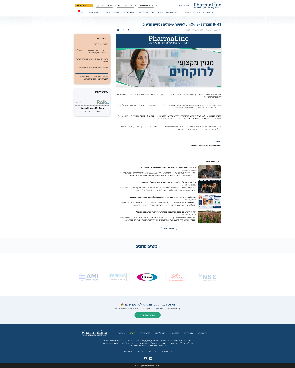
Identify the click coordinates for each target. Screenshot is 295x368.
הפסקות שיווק (174, 333)
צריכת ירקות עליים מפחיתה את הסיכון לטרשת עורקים (92, 60)
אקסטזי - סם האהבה (101, 44)
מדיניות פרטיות (166, 351)
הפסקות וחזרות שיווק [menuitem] (173, 12)
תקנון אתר (139, 351)
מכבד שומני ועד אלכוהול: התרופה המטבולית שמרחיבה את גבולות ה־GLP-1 (169, 182)
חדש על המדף (160, 333)
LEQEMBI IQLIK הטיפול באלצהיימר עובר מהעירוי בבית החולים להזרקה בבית (168, 167)
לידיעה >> (217, 141)
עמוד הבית (218, 20)
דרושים (132, 333)
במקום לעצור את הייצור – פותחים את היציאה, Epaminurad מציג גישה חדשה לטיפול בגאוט (163, 197)
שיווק (158, 308)
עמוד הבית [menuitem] (211, 12)
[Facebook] (145, 358)
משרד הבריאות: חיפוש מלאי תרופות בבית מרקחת (93, 69)
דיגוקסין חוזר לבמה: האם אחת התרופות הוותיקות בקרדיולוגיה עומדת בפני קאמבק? (166, 212)
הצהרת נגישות (152, 351)
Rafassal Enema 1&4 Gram (92, 108)
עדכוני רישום (188, 333)
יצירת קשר (121, 333)
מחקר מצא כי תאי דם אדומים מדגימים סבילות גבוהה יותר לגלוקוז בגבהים (92, 51)
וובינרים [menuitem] (116, 12)
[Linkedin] (151, 358)
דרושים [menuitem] (82, 12)
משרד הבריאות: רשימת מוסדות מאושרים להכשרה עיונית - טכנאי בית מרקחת (94, 77)
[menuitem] (200, 12)
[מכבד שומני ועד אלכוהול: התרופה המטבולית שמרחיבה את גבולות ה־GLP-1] (209, 186)
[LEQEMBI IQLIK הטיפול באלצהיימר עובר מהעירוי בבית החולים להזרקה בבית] (209, 171)
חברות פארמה (145, 333)
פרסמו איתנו (128, 351)
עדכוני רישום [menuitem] (189, 12)
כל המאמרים (202, 333)
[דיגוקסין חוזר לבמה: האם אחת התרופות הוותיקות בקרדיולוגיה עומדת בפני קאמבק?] (209, 216)
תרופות (193, 187)
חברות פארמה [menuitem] (94, 12)
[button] (139, 30)
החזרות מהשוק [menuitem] (157, 12)
